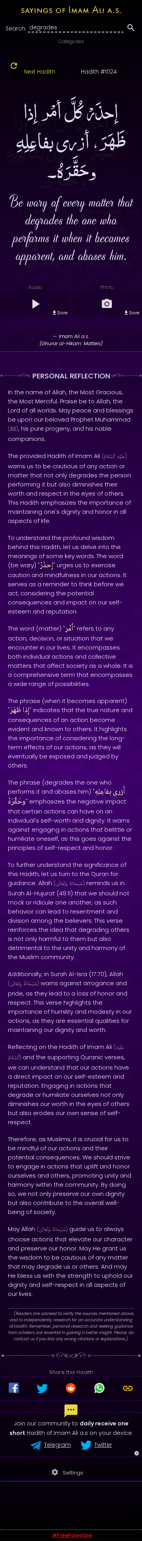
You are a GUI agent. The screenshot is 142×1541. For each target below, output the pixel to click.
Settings (67, 1472)
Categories (71, 41)
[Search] (131, 29)
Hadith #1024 (99, 72)
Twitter (103, 1445)
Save (62, 313)
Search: (16, 28)
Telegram (57, 1445)
